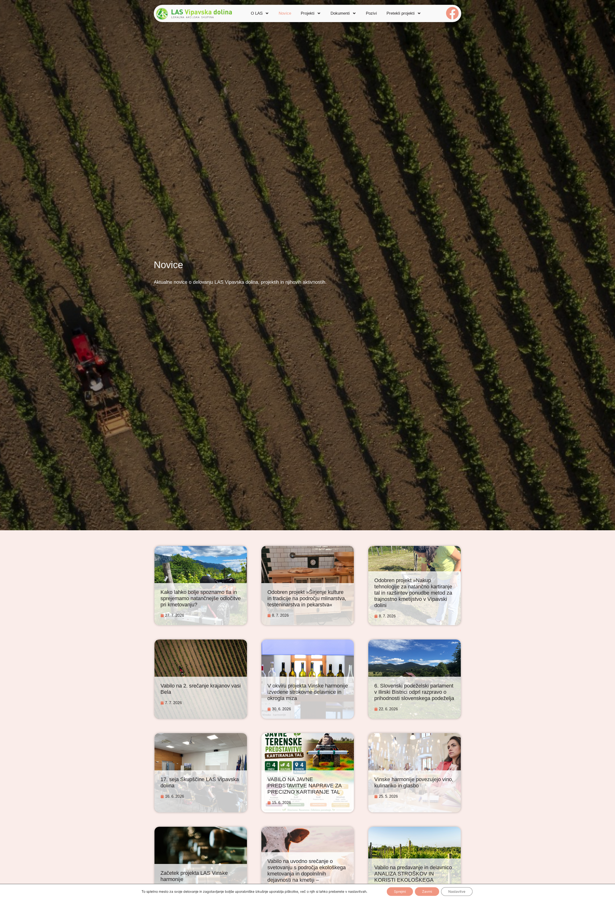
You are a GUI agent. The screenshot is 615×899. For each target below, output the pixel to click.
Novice (285, 13)
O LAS (257, 13)
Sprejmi (400, 891)
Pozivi (371, 13)
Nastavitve (456, 891)
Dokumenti (340, 13)
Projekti (307, 13)
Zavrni (427, 891)
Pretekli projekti (401, 13)
